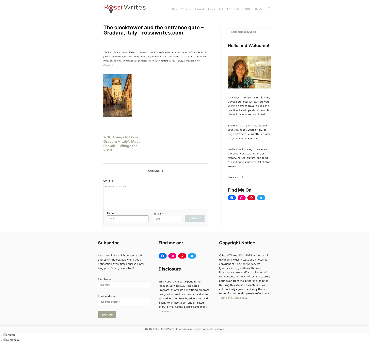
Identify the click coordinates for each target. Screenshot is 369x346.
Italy (254, 125)
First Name (104, 279)
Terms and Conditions (232, 297)
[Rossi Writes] (127, 9)
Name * (111, 213)
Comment (109, 180)
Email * (158, 213)
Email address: (107, 296)
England (233, 134)
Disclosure (108, 65)
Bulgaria (233, 138)
